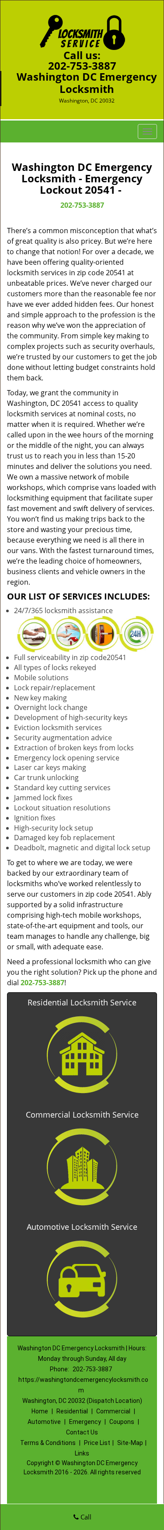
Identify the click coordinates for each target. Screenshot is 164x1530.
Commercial (113, 1411)
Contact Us (82, 1432)
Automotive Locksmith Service (82, 1226)
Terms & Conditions (48, 1442)
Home (39, 1411)
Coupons (121, 1421)
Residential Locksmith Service (82, 1002)
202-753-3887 (82, 65)
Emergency (85, 1421)
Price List (97, 1442)
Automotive (44, 1421)
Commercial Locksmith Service (82, 1114)
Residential (72, 1411)
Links (82, 1453)
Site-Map (130, 1442)
